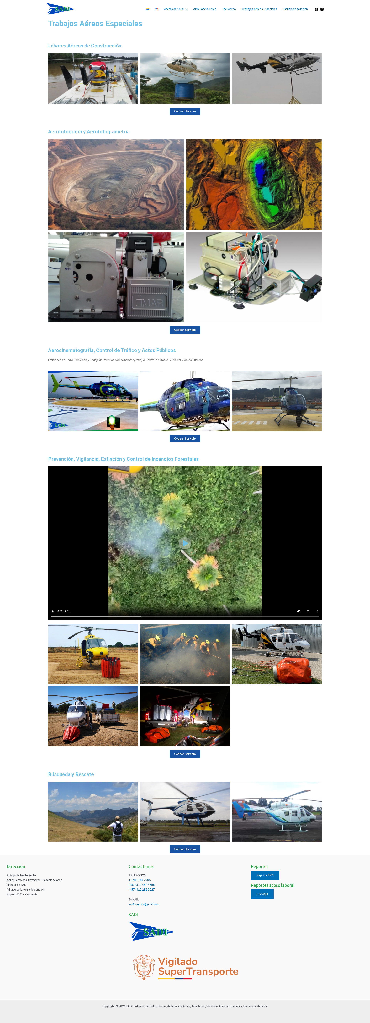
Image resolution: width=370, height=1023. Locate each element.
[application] (186, 9)
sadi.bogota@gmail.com (144, 904)
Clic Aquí (262, 894)
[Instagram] (322, 9)
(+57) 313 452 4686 (142, 884)
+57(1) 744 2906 (140, 880)
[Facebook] (316, 9)
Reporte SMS (265, 875)
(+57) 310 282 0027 (142, 889)
